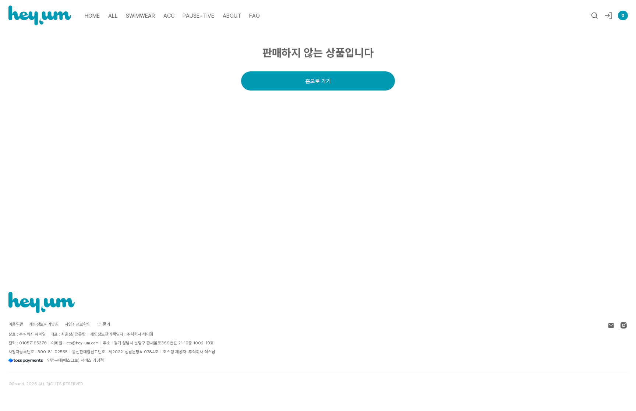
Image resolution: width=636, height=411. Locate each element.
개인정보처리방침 (44, 324)
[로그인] (608, 15)
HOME (92, 15)
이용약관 (15, 324)
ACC (168, 15)
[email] (611, 325)
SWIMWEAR (140, 15)
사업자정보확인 (78, 324)
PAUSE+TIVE (198, 15)
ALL (113, 15)
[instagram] (623, 325)
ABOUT (232, 15)
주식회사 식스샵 (201, 351)
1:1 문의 (103, 324)
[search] (594, 15)
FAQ (254, 15)
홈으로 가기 (318, 81)
